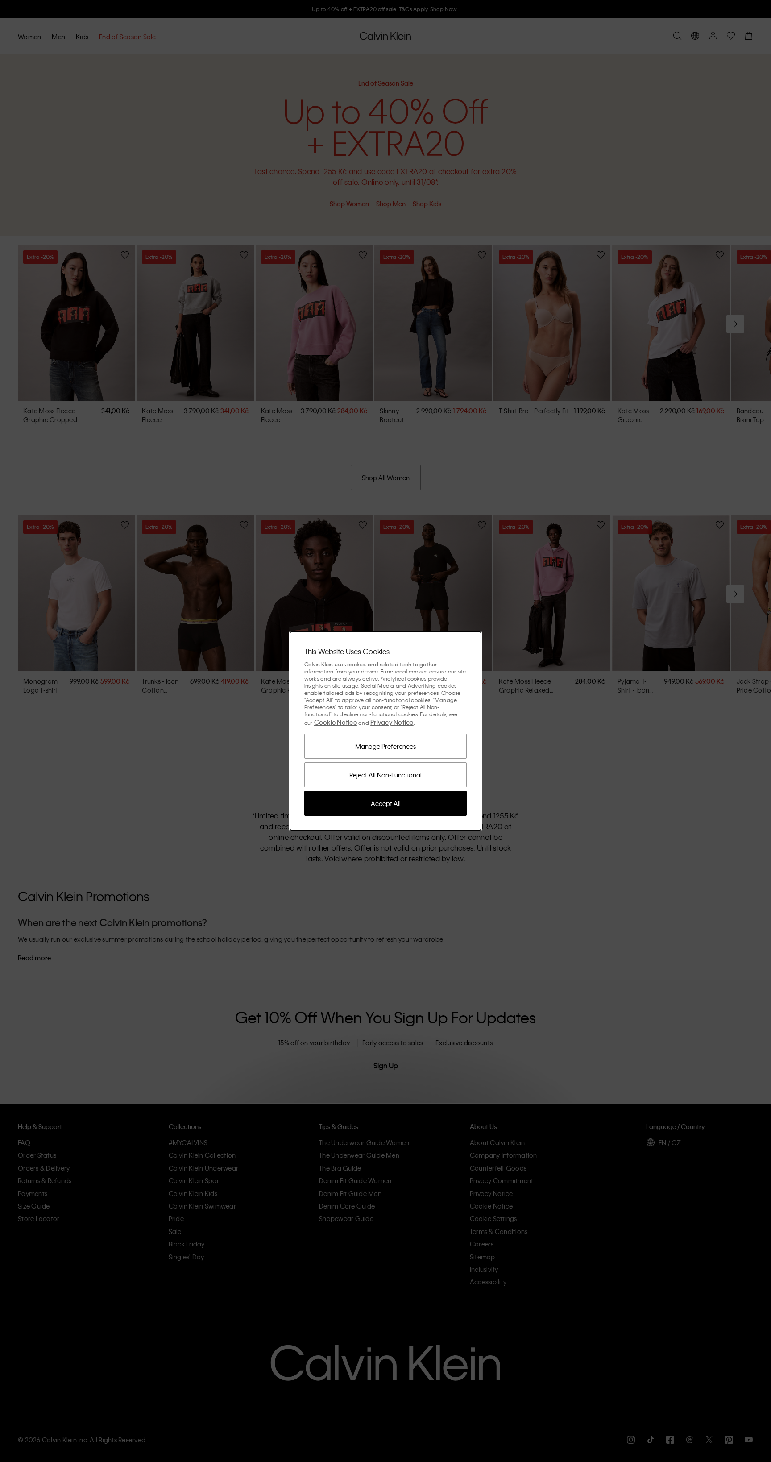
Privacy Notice (392, 722)
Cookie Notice (335, 722)
